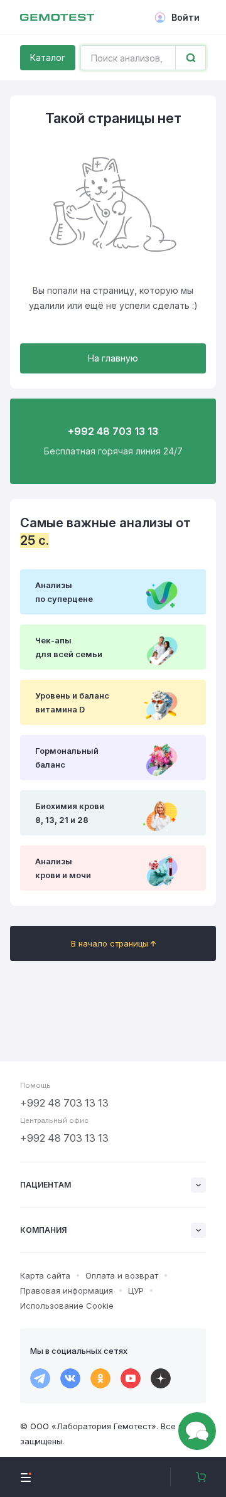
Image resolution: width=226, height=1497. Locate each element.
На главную (113, 358)
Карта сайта (45, 1275)
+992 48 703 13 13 (64, 1103)
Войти (185, 17)
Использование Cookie (67, 1306)
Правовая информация (66, 1290)
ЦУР (136, 1290)
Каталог (47, 57)
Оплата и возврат (121, 1275)
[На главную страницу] (57, 17)
